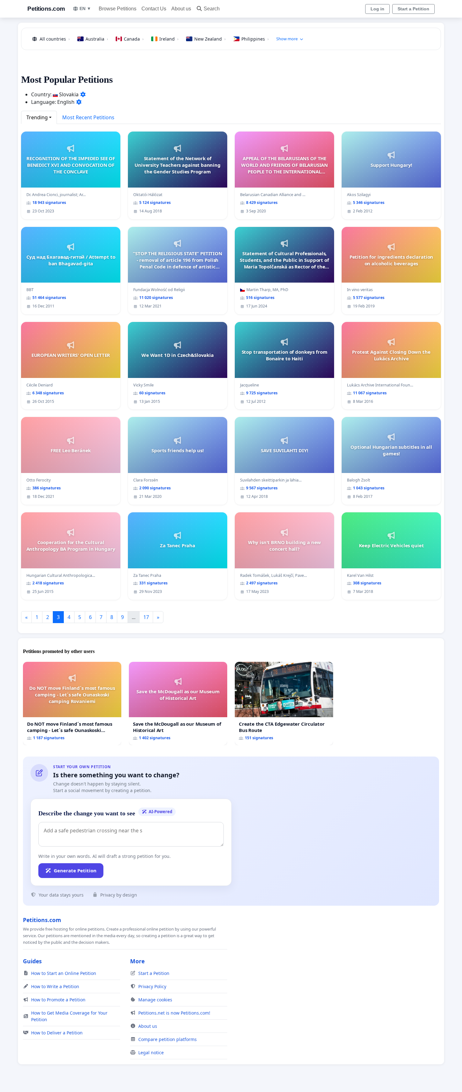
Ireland (169, 39)
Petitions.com (46, 8)
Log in (377, 8)
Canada (134, 39)
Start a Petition (413, 8)
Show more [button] (287, 39)
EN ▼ (85, 8)
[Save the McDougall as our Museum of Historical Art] (178, 703)
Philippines (255, 39)
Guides (32, 961)
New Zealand (210, 39)
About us (181, 8)
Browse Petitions (117, 8)
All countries (55, 39)
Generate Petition (75, 870)
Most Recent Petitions (88, 117)
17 (146, 617)
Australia (96, 39)
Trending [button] (37, 117)
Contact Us (153, 8)
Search (212, 8)
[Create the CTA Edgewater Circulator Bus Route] (284, 703)
